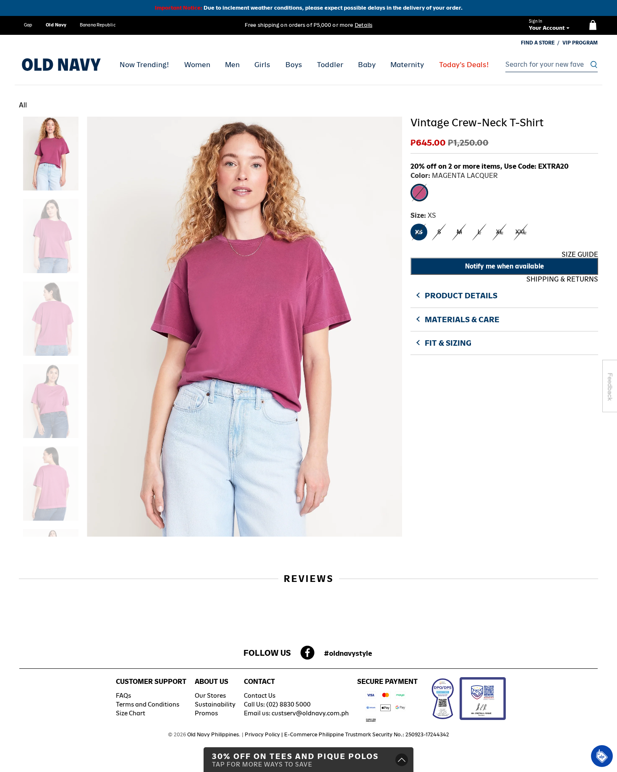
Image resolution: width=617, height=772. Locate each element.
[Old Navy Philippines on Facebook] (307, 655)
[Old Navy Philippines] (61, 65)
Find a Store (538, 43)
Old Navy (56, 24)
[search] (549, 64)
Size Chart (130, 713)
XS (419, 232)
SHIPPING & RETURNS (562, 279)
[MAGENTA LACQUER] (419, 192)
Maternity (407, 64)
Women (197, 64)
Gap (28, 24)
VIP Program (580, 43)
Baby (367, 64)
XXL (520, 232)
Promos (206, 713)
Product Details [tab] (461, 295)
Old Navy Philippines (213, 734)
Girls (262, 64)
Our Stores (210, 695)
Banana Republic (97, 24)
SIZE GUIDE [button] (580, 254)
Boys (293, 64)
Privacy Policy (262, 734)
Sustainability (215, 704)
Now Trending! (144, 64)
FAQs (123, 695)
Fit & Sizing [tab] (448, 343)
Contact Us (259, 695)
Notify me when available (504, 266)
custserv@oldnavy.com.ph (310, 713)
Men (232, 64)
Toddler (330, 64)
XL (499, 232)
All (23, 105)
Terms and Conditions (147, 704)
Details (363, 25)
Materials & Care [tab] (462, 319)
